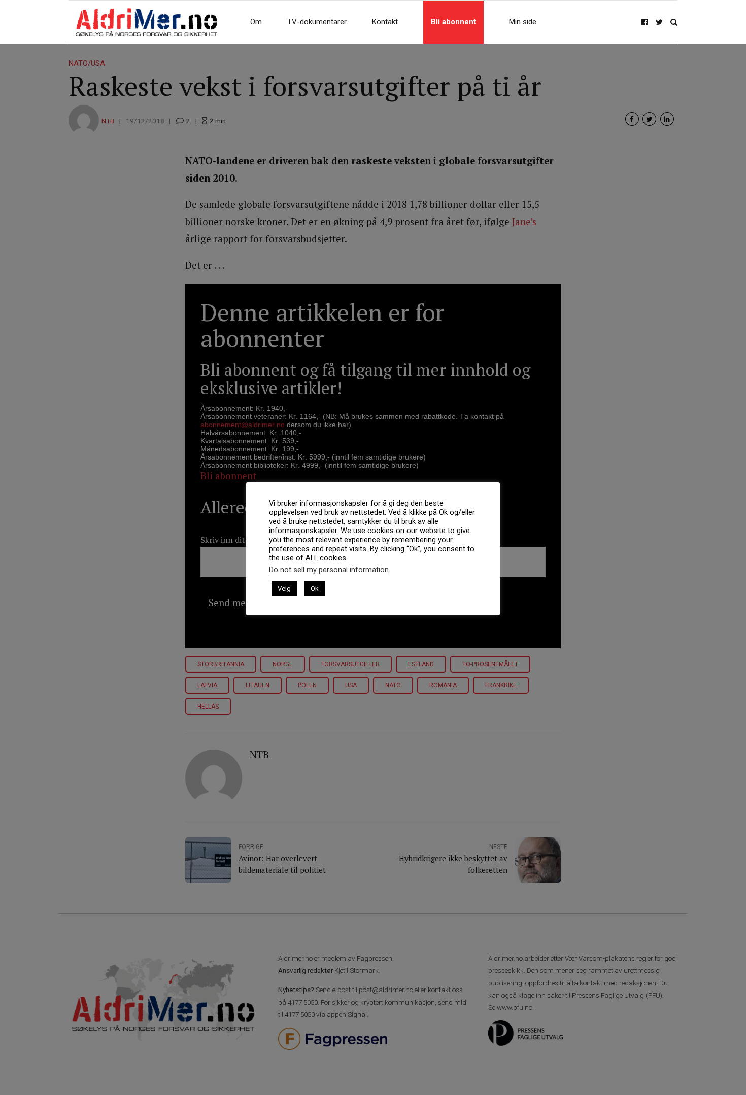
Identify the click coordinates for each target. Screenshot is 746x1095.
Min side (522, 21)
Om (256, 21)
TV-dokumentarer (317, 21)
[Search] (673, 22)
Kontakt (385, 21)
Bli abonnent (453, 21)
